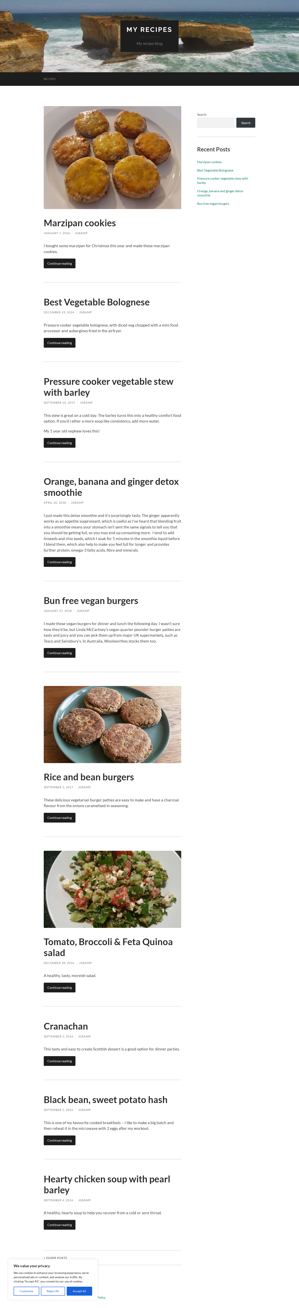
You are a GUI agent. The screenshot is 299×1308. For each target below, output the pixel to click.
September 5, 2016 (58, 1036)
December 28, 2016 (59, 963)
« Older (55, 1257)
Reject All (53, 1291)
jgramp (81, 233)
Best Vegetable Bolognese (97, 302)
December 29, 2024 (59, 312)
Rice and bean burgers (89, 776)
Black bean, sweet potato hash (106, 1099)
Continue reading (59, 263)
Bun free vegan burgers (91, 600)
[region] (53, 1279)
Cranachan (66, 1026)
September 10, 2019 (59, 402)
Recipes (50, 79)
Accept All (79, 1291)
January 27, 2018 (58, 610)
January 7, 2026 (57, 233)
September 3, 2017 (58, 787)
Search (201, 114)
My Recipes (149, 29)
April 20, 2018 (55, 502)
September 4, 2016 (58, 1200)
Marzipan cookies (80, 222)
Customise (26, 1291)
